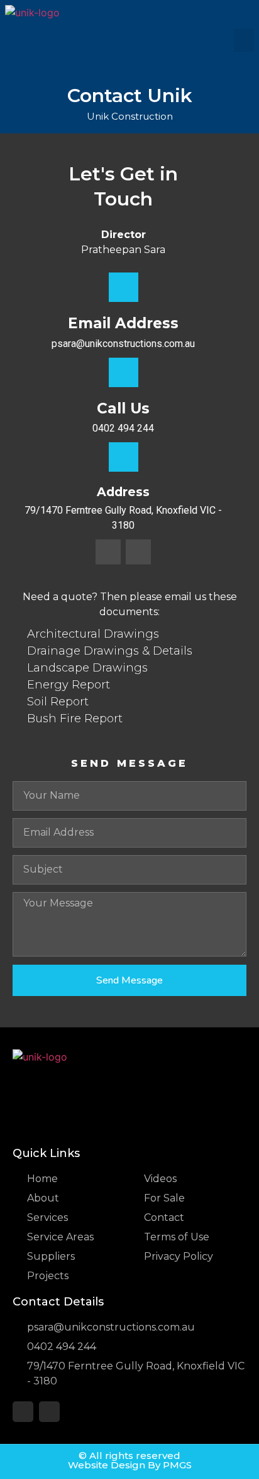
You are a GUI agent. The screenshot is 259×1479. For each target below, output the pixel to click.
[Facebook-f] (138, 551)
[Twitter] (108, 551)
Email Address (123, 323)
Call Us (123, 408)
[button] (244, 41)
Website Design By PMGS (130, 1465)
